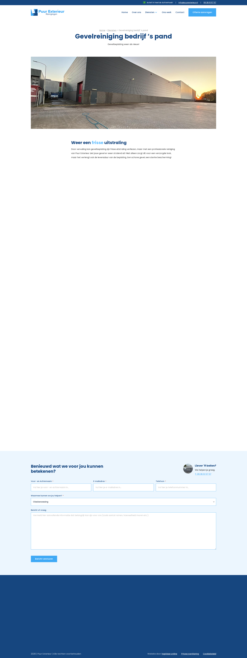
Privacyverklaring (190, 653)
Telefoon (161, 481)
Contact (179, 12)
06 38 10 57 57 (210, 2)
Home (125, 12)
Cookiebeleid (209, 653)
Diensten (149, 12)
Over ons (136, 12)
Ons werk (166, 12)
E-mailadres (99, 481)
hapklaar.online (169, 653)
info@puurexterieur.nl (188, 2)
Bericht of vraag (38, 510)
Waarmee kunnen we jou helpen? (47, 495)
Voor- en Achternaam (42, 481)
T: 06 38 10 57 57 (203, 474)
